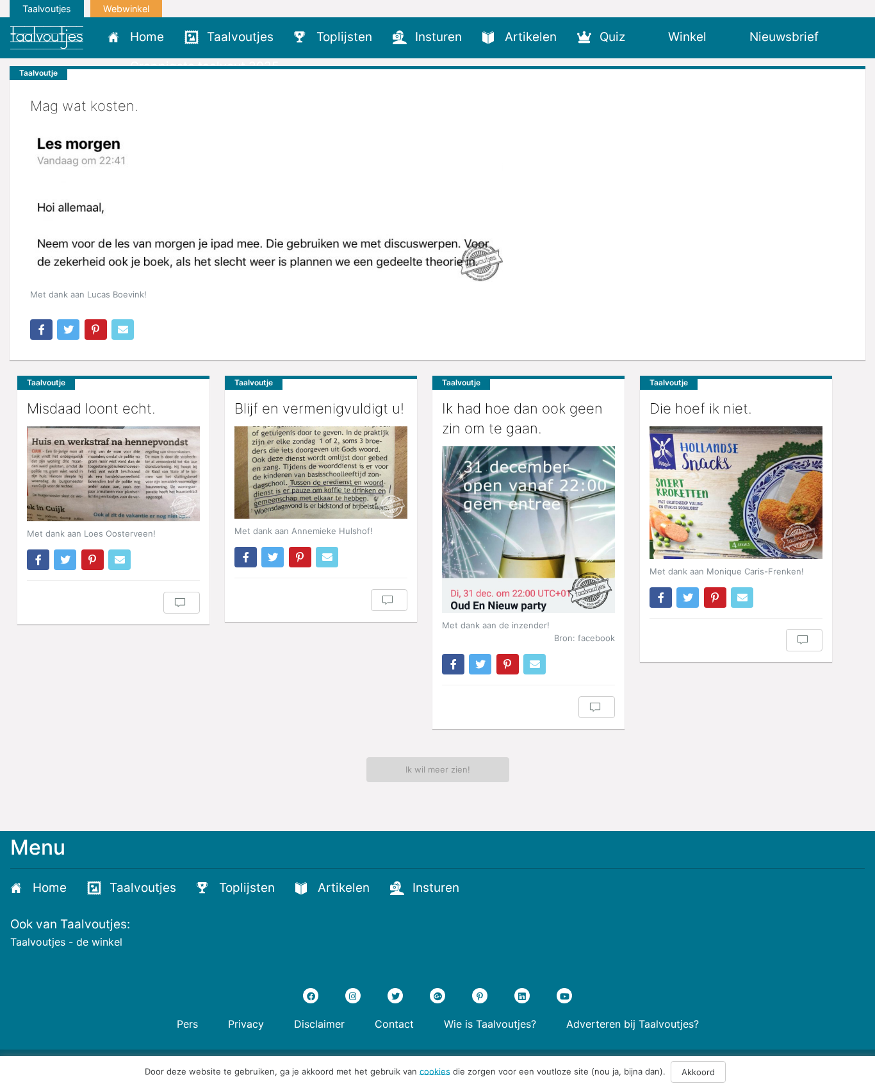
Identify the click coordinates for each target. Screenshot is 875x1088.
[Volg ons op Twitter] (395, 995)
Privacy (246, 1023)
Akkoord (698, 1072)
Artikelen (531, 36)
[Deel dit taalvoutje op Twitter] (68, 329)
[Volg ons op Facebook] (310, 995)
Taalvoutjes (46, 8)
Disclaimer (319, 1023)
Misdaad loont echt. (91, 408)
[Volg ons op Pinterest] (479, 995)
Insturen (438, 36)
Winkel (687, 36)
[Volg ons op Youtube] (564, 995)
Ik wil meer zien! (437, 769)
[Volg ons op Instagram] (353, 995)
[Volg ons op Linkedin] (522, 995)
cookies (435, 1071)
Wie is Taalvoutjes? (490, 1023)
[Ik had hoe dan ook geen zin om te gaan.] (528, 530)
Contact (394, 1023)
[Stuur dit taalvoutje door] (122, 329)
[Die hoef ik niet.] (736, 492)
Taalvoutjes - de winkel (66, 941)
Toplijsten (344, 36)
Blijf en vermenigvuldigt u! (319, 408)
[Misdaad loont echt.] (113, 473)
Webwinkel (126, 8)
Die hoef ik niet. (701, 408)
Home (147, 36)
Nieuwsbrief (784, 36)
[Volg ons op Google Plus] (437, 995)
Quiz (612, 36)
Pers (187, 1023)
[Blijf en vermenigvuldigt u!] (320, 472)
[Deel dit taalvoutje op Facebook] (41, 329)
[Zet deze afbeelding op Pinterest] (96, 329)
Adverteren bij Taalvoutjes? (632, 1023)
